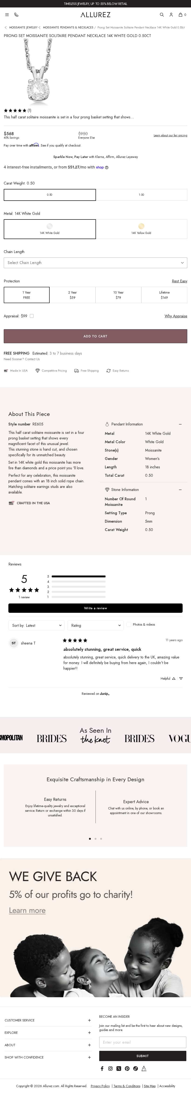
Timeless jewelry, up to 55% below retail (95, 3)
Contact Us (32, 359)
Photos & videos (144, 624)
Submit (142, 1056)
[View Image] (51, 738)
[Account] (171, 14)
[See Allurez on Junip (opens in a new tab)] (104, 694)
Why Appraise (176, 316)
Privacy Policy (100, 1086)
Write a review (95, 608)
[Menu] (7, 14)
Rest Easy (179, 281)
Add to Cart (96, 336)
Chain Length (14, 251)
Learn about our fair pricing (170, 135)
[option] (50, 195)
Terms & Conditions (126, 1086)
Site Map (150, 1086)
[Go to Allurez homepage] (95, 14)
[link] (17, 110)
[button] (144, 424)
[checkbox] (154, 624)
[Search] (162, 14)
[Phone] (16, 14)
